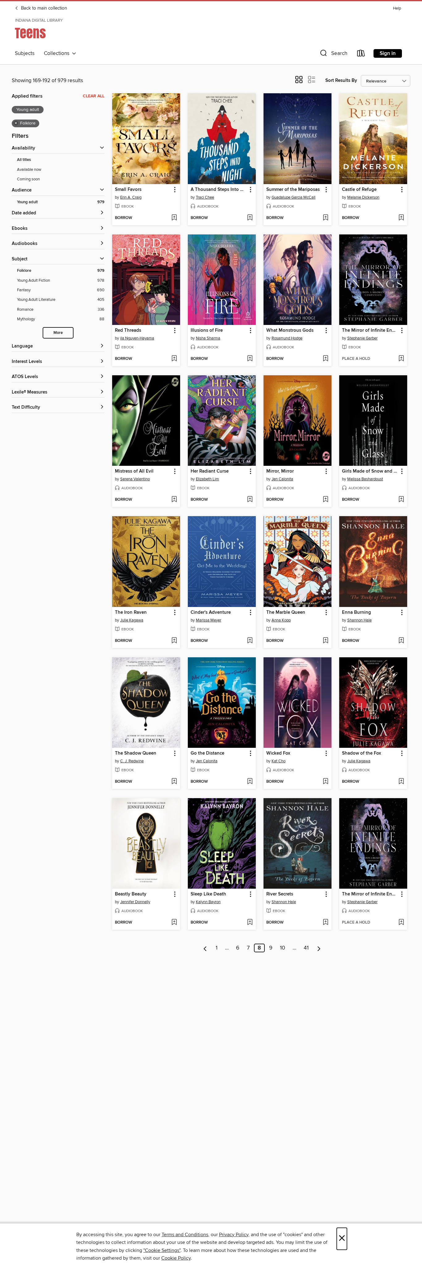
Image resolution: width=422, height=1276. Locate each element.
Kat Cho (278, 761)
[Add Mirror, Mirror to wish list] (325, 500)
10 (282, 948)
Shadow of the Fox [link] (361, 753)
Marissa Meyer (208, 620)
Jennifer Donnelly (135, 901)
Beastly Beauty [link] (130, 894)
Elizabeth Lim (207, 479)
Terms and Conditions (185, 1235)
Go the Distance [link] (207, 753)
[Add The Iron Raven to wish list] (174, 641)
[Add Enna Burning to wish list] (401, 641)
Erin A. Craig (130, 197)
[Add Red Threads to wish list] (174, 359)
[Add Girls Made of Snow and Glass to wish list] (401, 500)
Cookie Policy (176, 1258)
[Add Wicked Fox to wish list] (325, 782)
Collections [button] (58, 53)
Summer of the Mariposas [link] (293, 189)
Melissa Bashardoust (365, 479)
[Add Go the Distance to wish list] (250, 782)
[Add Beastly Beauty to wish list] (174, 923)
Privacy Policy (233, 1235)
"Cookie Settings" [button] (161, 1250)
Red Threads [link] (128, 330)
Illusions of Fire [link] (207, 330)
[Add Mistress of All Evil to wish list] (174, 500)
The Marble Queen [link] (285, 612)
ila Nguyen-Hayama (137, 338)
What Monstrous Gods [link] (290, 330)
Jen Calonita (282, 479)
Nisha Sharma (208, 338)
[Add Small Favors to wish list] (174, 218)
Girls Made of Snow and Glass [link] (370, 471)
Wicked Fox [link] (278, 753)
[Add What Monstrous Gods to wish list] (325, 359)
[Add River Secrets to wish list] (325, 923)
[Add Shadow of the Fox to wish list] (401, 782)
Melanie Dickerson (363, 197)
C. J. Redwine (132, 761)
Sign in (388, 53)
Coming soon (28, 179)
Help (397, 8)
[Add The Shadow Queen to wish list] (174, 782)
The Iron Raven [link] (131, 612)
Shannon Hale (359, 620)
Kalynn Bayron (208, 901)
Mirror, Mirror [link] (280, 471)
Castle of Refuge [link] (359, 189)
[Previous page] (205, 948)
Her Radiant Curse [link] (210, 471)
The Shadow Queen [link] (135, 753)
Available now (29, 169)
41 (306, 948)
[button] (333, 54)
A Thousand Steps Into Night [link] (219, 189)
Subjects (25, 53)
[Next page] (319, 948)
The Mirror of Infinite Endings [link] (370, 330)
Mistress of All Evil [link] (134, 471)
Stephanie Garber (362, 338)
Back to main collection (43, 8)
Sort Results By (341, 80)
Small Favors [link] (128, 189)
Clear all (93, 96)
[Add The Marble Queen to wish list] (325, 641)
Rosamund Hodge (287, 338)
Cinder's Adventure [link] (211, 612)
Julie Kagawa (131, 620)
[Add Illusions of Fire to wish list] (250, 359)
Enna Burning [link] (356, 612)
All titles (24, 159)
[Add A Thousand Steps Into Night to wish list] (250, 218)
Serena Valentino (135, 479)
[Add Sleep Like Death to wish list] (250, 923)
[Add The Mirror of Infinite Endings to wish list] (401, 359)
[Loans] (361, 54)
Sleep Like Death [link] (208, 894)
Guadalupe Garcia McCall (293, 197)
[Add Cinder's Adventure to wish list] (250, 641)
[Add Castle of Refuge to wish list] (401, 218)
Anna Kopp (281, 620)
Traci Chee (205, 197)
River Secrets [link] (279, 894)
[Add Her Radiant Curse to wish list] (250, 500)
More (58, 332)
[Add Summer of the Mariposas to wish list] (325, 218)
